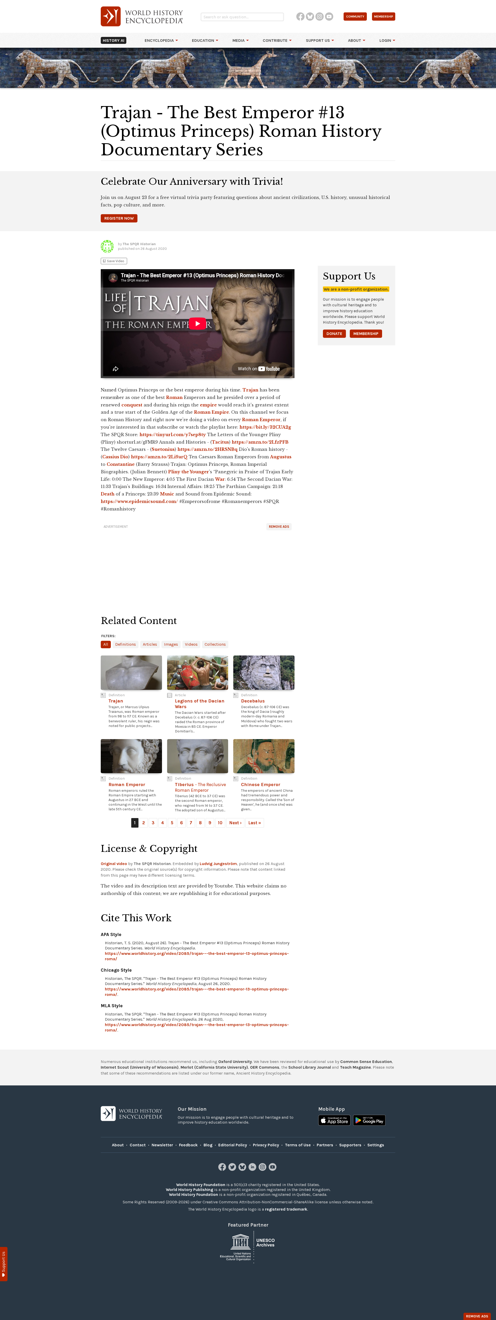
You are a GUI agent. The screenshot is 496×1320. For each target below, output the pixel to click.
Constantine (121, 464)
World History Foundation (200, 1184)
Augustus (280, 456)
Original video (114, 863)
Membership (365, 333)
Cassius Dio (115, 456)
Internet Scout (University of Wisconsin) (140, 1067)
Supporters (350, 1144)
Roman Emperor (261, 419)
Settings (375, 1144)
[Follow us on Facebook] (222, 1169)
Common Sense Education (366, 1061)
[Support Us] (3, 1264)
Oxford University (235, 1061)
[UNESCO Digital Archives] (248, 1246)
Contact (138, 1144)
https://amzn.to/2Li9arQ (159, 456)
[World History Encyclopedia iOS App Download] (334, 1121)
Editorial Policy (232, 1144)
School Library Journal (309, 1067)
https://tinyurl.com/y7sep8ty (173, 434)
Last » (254, 822)
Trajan (250, 390)
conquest (131, 404)
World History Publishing (189, 1189)
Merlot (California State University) (214, 1067)
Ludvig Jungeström (218, 863)
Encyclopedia (159, 40)
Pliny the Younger (188, 471)
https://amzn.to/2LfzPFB (260, 442)
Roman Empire (211, 412)
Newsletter (162, 1144)
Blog (208, 1144)
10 (220, 822)
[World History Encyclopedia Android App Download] (369, 1121)
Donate (334, 333)
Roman (174, 397)
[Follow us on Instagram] (263, 1169)
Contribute (275, 40)
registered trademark (286, 1209)
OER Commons (264, 1067)
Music (167, 494)
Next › (235, 822)
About (354, 40)
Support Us (318, 40)
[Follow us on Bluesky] (242, 1169)
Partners (325, 1144)
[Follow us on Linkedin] (253, 1169)
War (220, 479)
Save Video (113, 261)
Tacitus (220, 442)
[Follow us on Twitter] (232, 1169)
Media (239, 40)
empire (208, 404)
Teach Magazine (355, 1067)
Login (385, 40)
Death (107, 494)
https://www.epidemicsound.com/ (139, 501)
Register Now (119, 218)
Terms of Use (298, 1144)
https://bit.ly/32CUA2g (265, 427)
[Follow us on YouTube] (273, 1169)
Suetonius (163, 449)
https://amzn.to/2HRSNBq (207, 449)
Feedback (188, 1144)
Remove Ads (279, 527)
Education (203, 40)
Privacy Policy (266, 1144)
